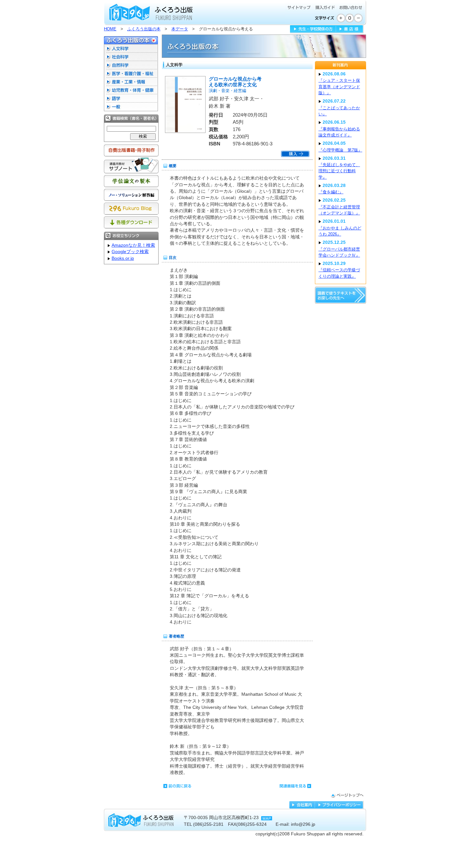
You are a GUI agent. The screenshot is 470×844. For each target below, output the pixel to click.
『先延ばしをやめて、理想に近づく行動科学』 (339, 171)
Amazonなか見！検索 (133, 245)
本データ (179, 29)
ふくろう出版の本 (144, 29)
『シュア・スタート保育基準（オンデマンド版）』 (339, 86)
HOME (110, 29)
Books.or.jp (123, 258)
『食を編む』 (330, 192)
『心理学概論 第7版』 (340, 150)
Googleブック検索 (130, 251)
